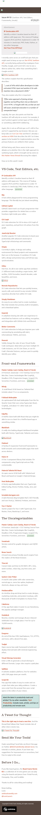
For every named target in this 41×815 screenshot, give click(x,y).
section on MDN (8, 136)
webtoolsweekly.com (9, 793)
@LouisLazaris (7, 796)
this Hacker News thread (11, 155)
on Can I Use (17, 133)
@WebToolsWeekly (17, 747)
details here (29, 747)
